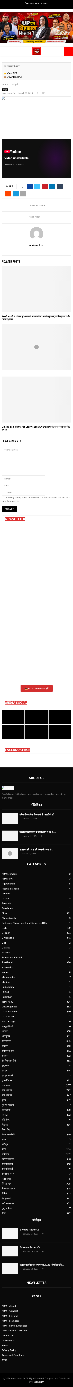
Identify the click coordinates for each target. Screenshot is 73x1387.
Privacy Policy (9, 1350)
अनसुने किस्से (7, 1026)
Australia (6, 903)
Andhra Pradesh (10, 888)
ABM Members (9, 873)
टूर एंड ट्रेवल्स (8, 1104)
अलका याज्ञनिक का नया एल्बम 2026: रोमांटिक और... (42, 1264)
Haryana (6, 952)
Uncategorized (9, 1006)
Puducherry (8, 986)
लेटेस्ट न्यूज (6, 1183)
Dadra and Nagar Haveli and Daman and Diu (24, 923)
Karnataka (7, 967)
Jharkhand (7, 962)
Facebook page (17, 750)
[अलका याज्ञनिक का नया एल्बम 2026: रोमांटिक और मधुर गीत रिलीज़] (10, 1268)
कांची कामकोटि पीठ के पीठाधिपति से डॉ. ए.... (38, 832)
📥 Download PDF (13, 76)
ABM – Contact (10, 1310)
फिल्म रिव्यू (6, 1129)
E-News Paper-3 (30, 1247)
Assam (5, 898)
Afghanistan (8, 883)
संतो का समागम (8, 1203)
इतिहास (5, 1046)
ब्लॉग (4, 1149)
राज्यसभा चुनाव (8, 1173)
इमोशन (4, 1055)
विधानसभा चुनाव (8, 1188)
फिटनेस (5, 1124)
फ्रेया (4, 1139)
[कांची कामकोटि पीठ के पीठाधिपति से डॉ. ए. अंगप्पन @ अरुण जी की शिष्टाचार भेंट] (10, 836)
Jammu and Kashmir (12, 957)
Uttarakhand (8, 1016)
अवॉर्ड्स (5, 90)
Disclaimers (8, 1340)
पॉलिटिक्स (36, 805)
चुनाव (4, 1100)
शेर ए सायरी (6, 1198)
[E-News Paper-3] (10, 1251)
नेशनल (4, 1114)
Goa (4, 942)
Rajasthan (7, 996)
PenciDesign (38, 1381)
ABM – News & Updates (14, 1325)
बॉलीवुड (5, 1144)
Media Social (16, 703)
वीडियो (4, 1193)
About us (36, 778)
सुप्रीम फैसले (7, 1208)
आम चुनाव (6, 1036)
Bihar (4, 913)
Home (5, 1345)
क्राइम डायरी (7, 1075)
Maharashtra (8, 977)
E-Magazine (8, 937)
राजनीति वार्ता (7, 1163)
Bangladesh (8, 908)
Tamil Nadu (7, 1001)
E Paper (6, 932)
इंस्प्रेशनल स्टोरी (9, 1060)
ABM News (8, 878)
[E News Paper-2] (10, 1233)
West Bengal (8, 1021)
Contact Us (8, 1335)
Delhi (4, 927)
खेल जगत (6, 1085)
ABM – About (9, 1305)
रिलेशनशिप (6, 1178)
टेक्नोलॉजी (6, 1109)
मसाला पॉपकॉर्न (8, 1159)
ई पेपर (4, 1360)
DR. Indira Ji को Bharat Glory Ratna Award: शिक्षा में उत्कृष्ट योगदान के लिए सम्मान (36, 428)
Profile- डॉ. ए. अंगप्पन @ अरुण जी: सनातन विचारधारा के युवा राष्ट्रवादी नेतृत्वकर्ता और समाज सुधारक (36, 318)
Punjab (5, 991)
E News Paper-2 (29, 1229)
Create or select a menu (36, 3)
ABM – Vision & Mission (14, 1330)
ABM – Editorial (10, 1315)
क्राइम (4, 1070)
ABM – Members (10, 1320)
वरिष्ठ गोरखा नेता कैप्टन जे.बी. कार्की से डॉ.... (38, 814)
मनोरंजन (5, 1154)
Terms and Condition (13, 1355)
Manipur (6, 981)
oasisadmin (9, 93)
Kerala (5, 972)
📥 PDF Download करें (36, 688)
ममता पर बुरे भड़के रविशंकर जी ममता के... (36, 849)
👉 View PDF (10, 73)
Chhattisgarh (9, 918)
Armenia (6, 893)
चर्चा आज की (7, 1090)
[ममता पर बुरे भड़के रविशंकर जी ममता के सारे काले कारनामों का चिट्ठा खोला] (10, 853)
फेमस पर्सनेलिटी (8, 1134)
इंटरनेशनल (6, 1040)
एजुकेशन (5, 1065)
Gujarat (6, 947)
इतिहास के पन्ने (8, 1050)
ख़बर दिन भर (7, 1080)
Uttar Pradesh (9, 1011)
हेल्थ (3, 1213)
